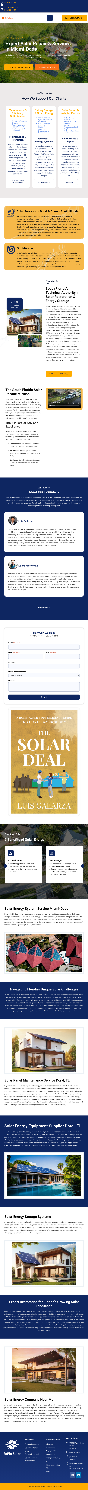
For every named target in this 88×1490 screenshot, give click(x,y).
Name (14, 660)
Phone (50, 670)
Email (13, 670)
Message (11, 698)
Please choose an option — (18, 689)
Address (11, 679)
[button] (50, 18)
